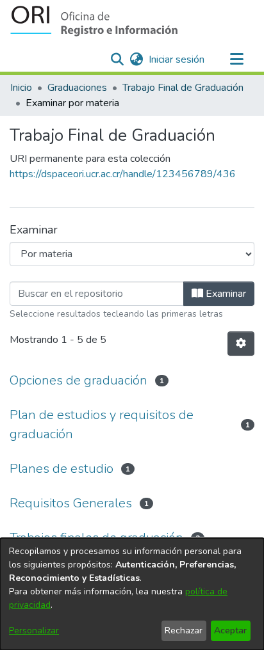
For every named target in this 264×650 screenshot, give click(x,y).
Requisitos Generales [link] (71, 503)
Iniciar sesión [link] (177, 59)
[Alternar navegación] (236, 59)
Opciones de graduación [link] (78, 380)
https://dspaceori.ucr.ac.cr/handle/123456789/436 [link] (123, 174)
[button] (94, 21)
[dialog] (132, 594)
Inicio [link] (21, 88)
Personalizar (34, 630)
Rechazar (183, 630)
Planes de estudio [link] (61, 468)
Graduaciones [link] (77, 88)
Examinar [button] (224, 294)
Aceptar (230, 630)
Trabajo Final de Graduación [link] (182, 88)
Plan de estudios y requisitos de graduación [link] (102, 424)
